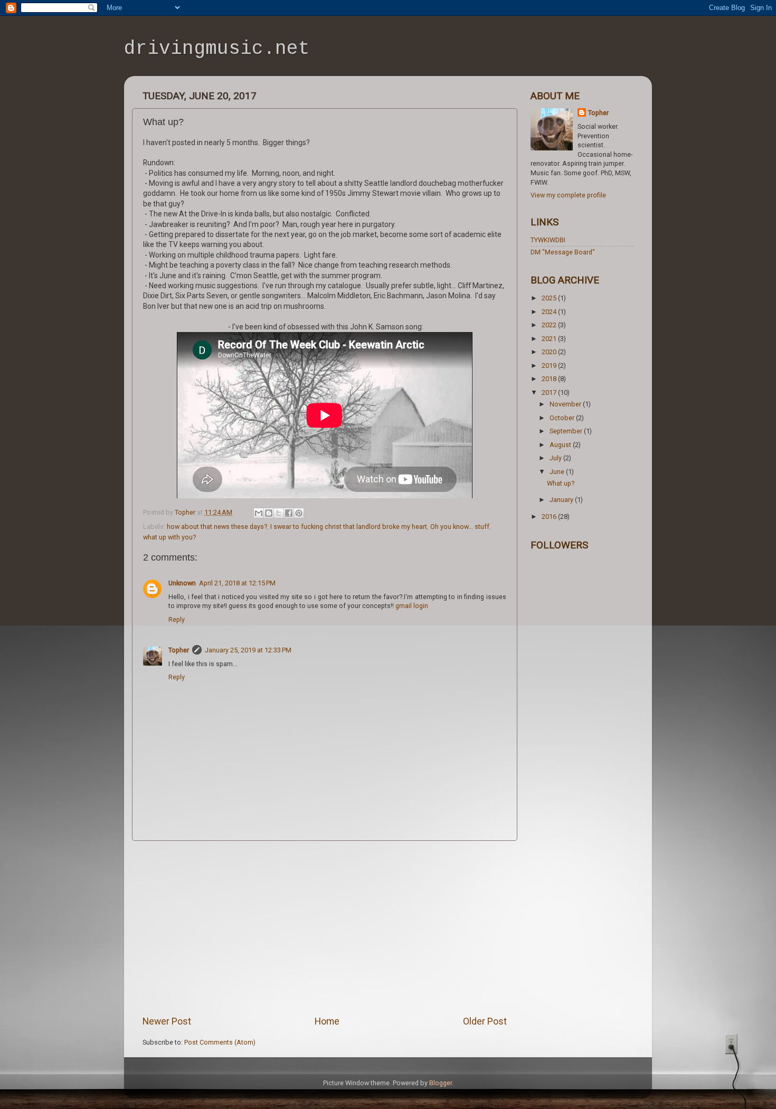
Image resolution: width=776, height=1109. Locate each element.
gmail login (411, 606)
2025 (550, 298)
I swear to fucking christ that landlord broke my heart (348, 526)
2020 (550, 352)
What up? (560, 483)
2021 (550, 339)
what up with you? (169, 537)
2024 (550, 312)
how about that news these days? (217, 526)
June (558, 472)
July (556, 458)
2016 (550, 516)
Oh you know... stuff (459, 526)
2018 (550, 379)
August (561, 445)
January (562, 500)
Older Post (485, 1021)
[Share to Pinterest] (299, 513)
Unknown (182, 583)
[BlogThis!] (268, 513)
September (567, 431)
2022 (550, 325)
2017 (550, 392)
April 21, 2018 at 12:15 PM (237, 583)
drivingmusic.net (217, 49)
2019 (550, 365)
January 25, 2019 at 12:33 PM (248, 650)
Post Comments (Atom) (219, 1042)
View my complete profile (568, 195)
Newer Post (167, 1021)
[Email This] (258, 513)
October (563, 418)
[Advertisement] (325, 928)
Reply (176, 619)
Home (327, 1021)
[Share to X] (278, 513)
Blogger (440, 1083)
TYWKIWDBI (548, 240)
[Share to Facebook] (288, 513)
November (566, 404)
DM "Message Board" (563, 252)
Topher (178, 650)
